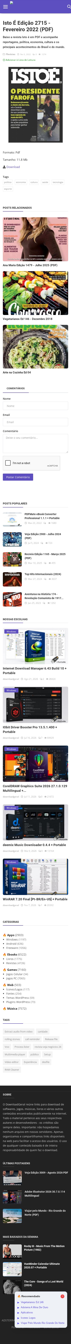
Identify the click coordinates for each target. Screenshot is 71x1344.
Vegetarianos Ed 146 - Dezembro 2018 (27, 319)
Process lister (22, 1046)
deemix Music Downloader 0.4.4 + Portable (34, 845)
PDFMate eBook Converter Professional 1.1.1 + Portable (42, 516)
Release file (51, 1039)
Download (13, 167)
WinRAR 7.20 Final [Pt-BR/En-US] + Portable (35, 899)
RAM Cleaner (12, 1069)
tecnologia (58, 182)
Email (6, 415)
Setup (47, 1054)
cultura (33, 182)
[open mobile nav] (5, 6)
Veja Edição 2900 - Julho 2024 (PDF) (43, 536)
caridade (43, 1031)
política (7, 182)
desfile (45, 1062)
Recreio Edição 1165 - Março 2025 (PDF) (45, 556)
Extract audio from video (19, 1031)
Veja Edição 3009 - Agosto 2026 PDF (46, 1172)
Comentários (16, 388)
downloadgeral (11, 679)
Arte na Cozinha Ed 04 (17, 372)
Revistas (10, 54)
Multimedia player (15, 1054)
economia (21, 182)
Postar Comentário (18, 477)
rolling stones (12, 1039)
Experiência (30, 1062)
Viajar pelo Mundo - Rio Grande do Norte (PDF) (45, 1212)
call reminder (32, 1039)
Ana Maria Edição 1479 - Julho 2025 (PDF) (30, 265)
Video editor (12, 1062)
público (34, 1054)
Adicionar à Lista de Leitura (20, 60)
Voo (7, 1046)
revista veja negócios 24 (48, 1046)
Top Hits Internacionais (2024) (43, 574)
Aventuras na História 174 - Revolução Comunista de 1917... (44, 596)
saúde (45, 182)
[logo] (37, 6)
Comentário (10, 431)
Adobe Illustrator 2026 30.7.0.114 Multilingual (45, 1193)
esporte (8, 188)
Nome (7, 398)
